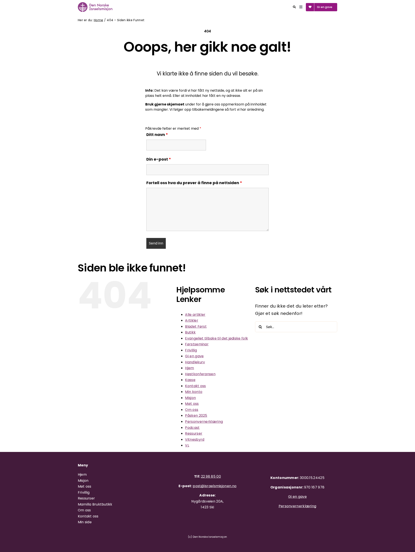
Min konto (193, 391)
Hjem (189, 367)
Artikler (191, 320)
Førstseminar (197, 344)
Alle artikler (195, 314)
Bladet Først (196, 326)
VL (187, 445)
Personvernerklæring (204, 421)
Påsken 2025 (196, 415)
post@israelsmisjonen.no (214, 485)
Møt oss (192, 403)
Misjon (190, 397)
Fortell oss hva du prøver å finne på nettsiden (194, 182)
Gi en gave (194, 356)
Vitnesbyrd (194, 439)
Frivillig (191, 350)
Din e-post (158, 159)
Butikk (190, 332)
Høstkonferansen (200, 374)
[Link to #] (294, 7)
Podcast (192, 427)
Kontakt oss (195, 385)
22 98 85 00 (211, 476)
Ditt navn (157, 134)
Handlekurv (195, 362)
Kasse (190, 379)
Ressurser (193, 433)
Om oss (191, 409)
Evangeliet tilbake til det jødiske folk (216, 338)
